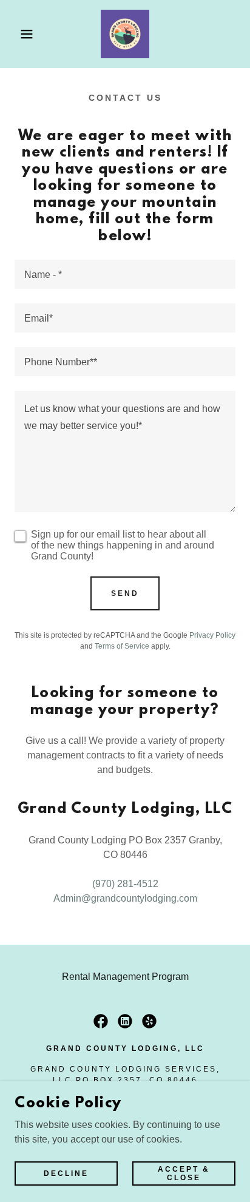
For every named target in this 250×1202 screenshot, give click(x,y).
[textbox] (125, 274)
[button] (19, 34)
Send (125, 593)
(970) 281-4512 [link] (125, 884)
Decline (66, 1173)
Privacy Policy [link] (212, 635)
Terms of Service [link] (122, 646)
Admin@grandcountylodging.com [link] (125, 898)
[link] (125, 34)
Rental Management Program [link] (125, 976)
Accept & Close (184, 1172)
